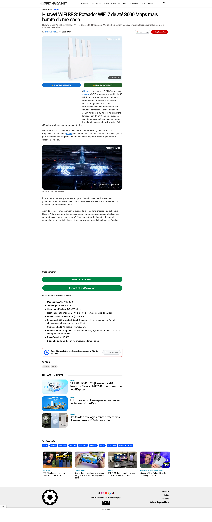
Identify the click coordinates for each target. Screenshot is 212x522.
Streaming (133, 3)
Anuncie (165, 491)
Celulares (85, 3)
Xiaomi (102, 445)
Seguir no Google (144, 32)
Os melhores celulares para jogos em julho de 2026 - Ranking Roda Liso (89, 475)
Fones (106, 3)
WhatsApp (83, 445)
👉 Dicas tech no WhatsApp (103, 85)
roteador (85, 94)
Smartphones (80, 470)
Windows (93, 445)
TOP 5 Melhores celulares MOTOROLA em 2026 (54, 474)
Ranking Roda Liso (125, 445)
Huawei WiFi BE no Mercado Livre (82, 288)
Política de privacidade (159, 502)
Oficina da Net (47, 9)
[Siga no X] (99, 493)
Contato (165, 498)
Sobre (166, 495)
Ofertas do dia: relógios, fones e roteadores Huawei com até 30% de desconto (95, 419)
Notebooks (115, 3)
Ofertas (150, 3)
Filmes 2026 (112, 445)
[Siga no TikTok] (113, 493)
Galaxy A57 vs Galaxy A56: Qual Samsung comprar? (153, 474)
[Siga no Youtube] (106, 493)
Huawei (56, 9)
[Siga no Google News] (109, 493)
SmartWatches (96, 3)
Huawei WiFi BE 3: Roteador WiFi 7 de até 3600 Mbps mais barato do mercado (100, 17)
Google (53, 445)
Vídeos (142, 3)
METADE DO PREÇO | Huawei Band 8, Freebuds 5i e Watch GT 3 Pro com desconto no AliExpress (96, 386)
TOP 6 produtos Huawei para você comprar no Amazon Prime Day (95, 402)
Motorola (62, 445)
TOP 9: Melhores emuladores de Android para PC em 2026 (121, 474)
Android (111, 470)
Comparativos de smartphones (151, 470)
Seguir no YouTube (160, 32)
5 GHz (69, 133)
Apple (45, 445)
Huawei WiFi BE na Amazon (82, 279)
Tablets (125, 3)
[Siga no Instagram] (102, 493)
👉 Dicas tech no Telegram (61, 85)
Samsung (73, 445)
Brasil (54, 366)
